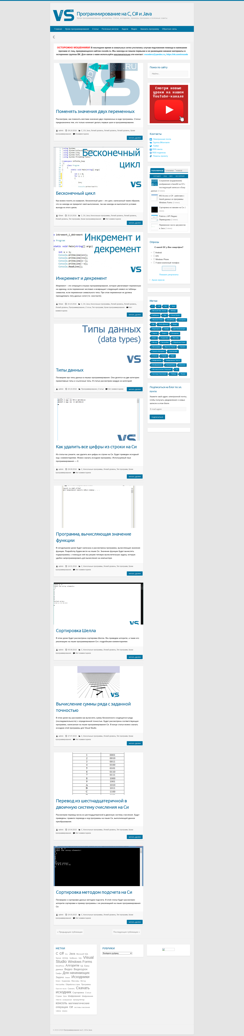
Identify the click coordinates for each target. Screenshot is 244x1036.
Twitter (156, 146)
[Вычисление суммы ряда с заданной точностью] (98, 682)
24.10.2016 (72, 304)
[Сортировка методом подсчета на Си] (98, 866)
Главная (58, 29)
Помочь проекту (160, 156)
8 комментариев (82, 134)
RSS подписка (159, 152)
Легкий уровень (97, 131)
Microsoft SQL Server (159, 310)
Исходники (175, 333)
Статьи (95, 29)
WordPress (170, 320)
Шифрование (156, 360)
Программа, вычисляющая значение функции (93, 537)
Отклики (170, 171)
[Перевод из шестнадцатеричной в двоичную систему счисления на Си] (98, 773)
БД (153, 324)
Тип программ (74, 219)
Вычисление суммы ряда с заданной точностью (93, 707)
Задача (154, 333)
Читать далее (135, 138)
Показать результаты (168, 274)
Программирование (77, 307)
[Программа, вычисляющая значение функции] (98, 507)
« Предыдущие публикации (69, 932)
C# (84, 131)
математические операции (161, 369)
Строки (164, 356)
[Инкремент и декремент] (98, 252)
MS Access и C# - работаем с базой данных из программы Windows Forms (171, 199)
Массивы (176, 338)
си (177, 369)
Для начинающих (179, 329)
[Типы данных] (98, 344)
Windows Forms (157, 320)
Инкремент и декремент (81, 278)
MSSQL (173, 310)
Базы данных (163, 324)
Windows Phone (162, 259)
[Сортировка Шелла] (98, 604)
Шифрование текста (173, 360)
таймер (173, 374)
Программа (156, 347)
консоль (182, 365)
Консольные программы (100, 216)
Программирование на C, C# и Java (114, 13)
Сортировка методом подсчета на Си (94, 892)
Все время (180, 176)
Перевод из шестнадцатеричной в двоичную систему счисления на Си (92, 804)
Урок (172, 356)
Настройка (165, 342)
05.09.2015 (72, 650)
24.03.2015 (72, 915)
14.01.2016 (72, 566)
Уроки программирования (77, 29)
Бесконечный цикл (75, 193)
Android (158, 253)
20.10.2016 (72, 389)
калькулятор (170, 365)
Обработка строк (179, 342)
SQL (165, 315)
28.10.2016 (72, 131)
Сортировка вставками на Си (171, 207)
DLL (166, 306)
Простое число (170, 347)
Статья (154, 356)
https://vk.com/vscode (177, 54)
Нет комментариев (113, 219)
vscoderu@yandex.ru (154, 54)
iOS (157, 256)
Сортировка (173, 351)
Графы (166, 329)
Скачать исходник (158, 351)
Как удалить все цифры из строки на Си (96, 446)
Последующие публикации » (126, 932)
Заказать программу (149, 29)
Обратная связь (169, 29)
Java (88, 131)
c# (159, 306)
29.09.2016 (72, 469)
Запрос (164, 333)
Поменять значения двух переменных (95, 111)
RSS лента (157, 149)
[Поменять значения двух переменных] (98, 84)
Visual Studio (175, 315)
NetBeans (155, 315)
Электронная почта (162, 139)
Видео (134, 29)
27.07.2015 (72, 736)
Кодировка (164, 338)
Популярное (157, 171)
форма (183, 374)
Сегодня (157, 176)
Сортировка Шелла (76, 630)
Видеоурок (156, 329)
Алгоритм (182, 320)
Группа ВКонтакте (161, 142)
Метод (154, 342)
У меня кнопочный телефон (167, 263)
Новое (179, 171)
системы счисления (159, 374)
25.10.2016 (72, 216)
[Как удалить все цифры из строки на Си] (98, 419)
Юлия (61, 216)
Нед (165, 176)
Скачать (182, 347)
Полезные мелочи (110, 29)
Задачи (125, 29)
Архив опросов (158, 280)
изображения (157, 365)
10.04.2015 (72, 830)
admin (61, 131)
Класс (154, 338)
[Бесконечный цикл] (98, 167)
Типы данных (69, 369)
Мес (171, 176)
